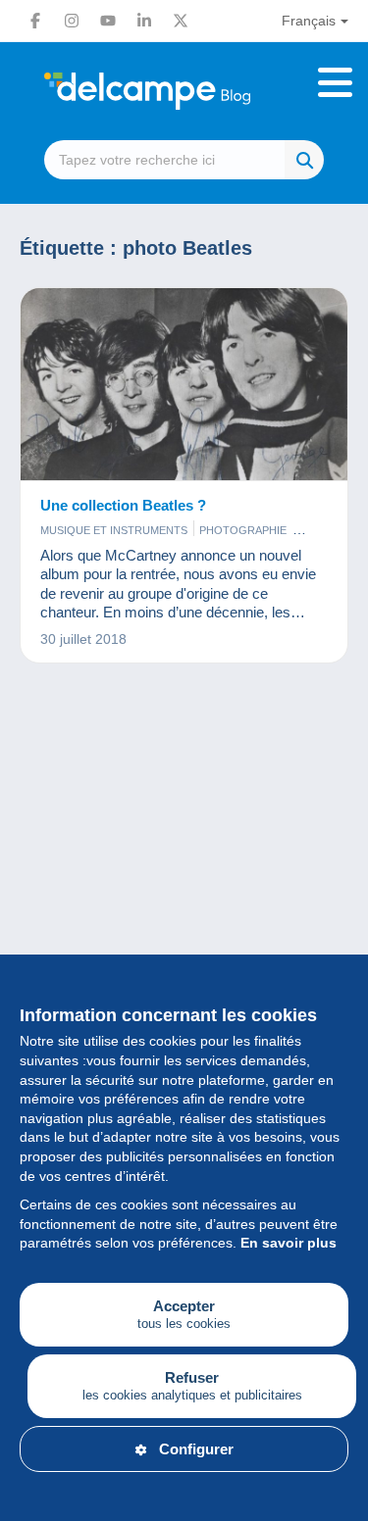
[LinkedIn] (144, 20)
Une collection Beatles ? (123, 505)
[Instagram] (71, 20)
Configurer (196, 1449)
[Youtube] (108, 20)
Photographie (243, 530)
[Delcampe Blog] (184, 91)
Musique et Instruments (113, 530)
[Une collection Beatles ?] (184, 384)
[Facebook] (35, 20)
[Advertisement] (184, 906)
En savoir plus (288, 1243)
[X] (180, 20)
